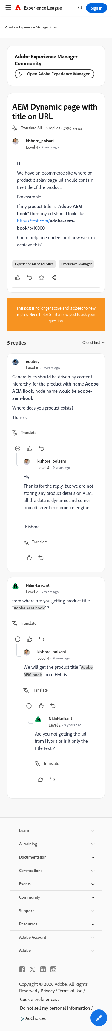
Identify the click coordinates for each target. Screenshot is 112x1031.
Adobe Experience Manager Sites (33, 27)
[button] (31, 128)
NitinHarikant (37, 585)
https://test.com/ (33, 221)
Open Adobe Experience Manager (58, 74)
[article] (56, 405)
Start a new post (62, 314)
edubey (32, 361)
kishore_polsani (40, 140)
